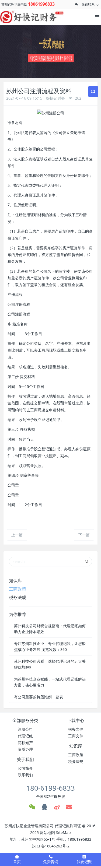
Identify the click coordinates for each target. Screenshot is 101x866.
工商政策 (17, 589)
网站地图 (47, 832)
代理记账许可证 (68, 825)
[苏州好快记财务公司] (24, 17)
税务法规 (17, 597)
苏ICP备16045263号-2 (50, 846)
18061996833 (41, 4)
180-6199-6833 (50, 788)
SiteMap (63, 832)
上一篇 (17, 534)
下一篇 (84, 534)
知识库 (15, 581)
